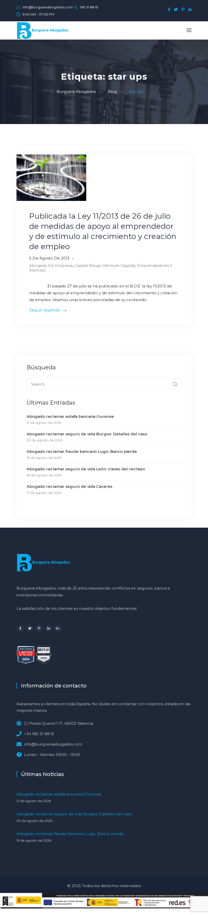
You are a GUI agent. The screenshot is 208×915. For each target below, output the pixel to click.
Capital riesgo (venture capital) (104, 265)
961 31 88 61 (89, 7)
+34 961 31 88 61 (39, 733)
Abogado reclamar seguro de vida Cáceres (69, 486)
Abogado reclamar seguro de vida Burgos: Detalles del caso (87, 433)
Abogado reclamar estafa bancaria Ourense (70, 416)
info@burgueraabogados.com (48, 7)
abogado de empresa (51, 265)
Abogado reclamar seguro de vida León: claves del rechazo (86, 469)
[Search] (175, 384)
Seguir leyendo (44, 310)
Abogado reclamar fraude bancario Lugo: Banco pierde (82, 451)
